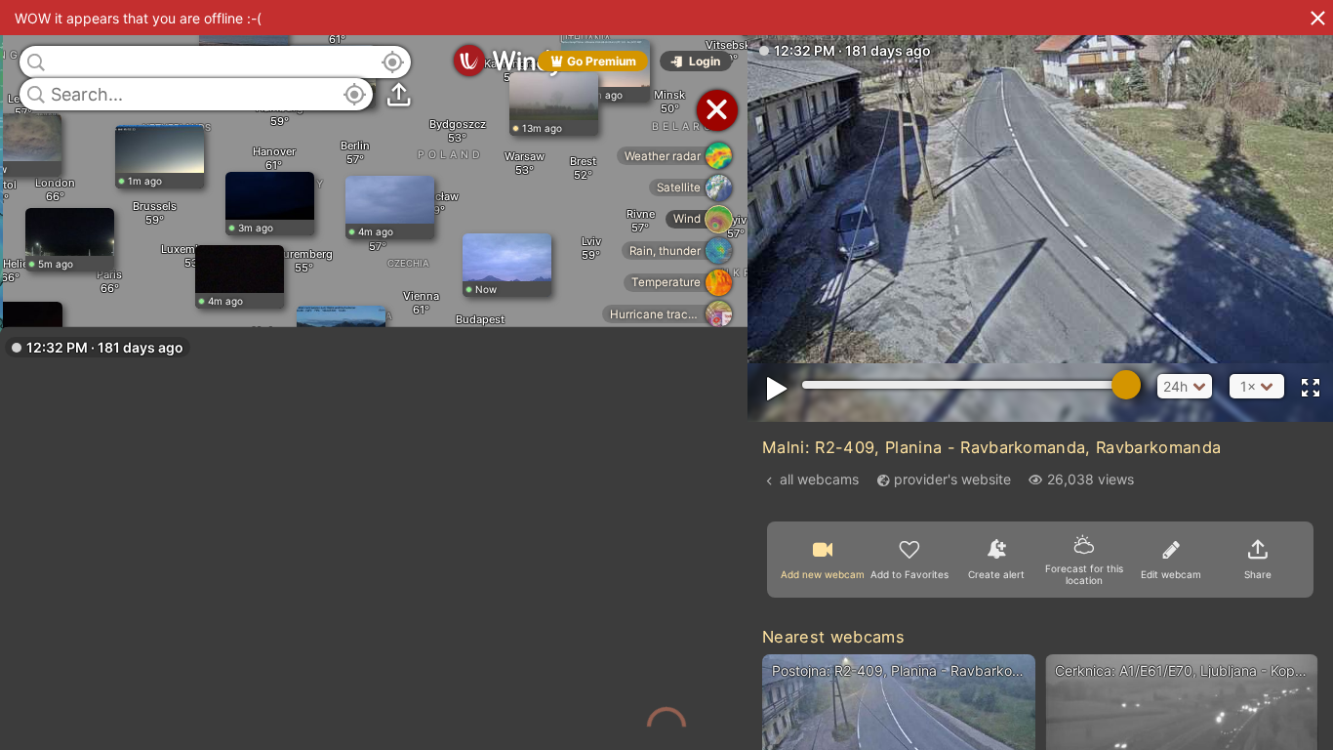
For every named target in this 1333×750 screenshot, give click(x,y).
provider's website (952, 479)
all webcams (819, 479)
